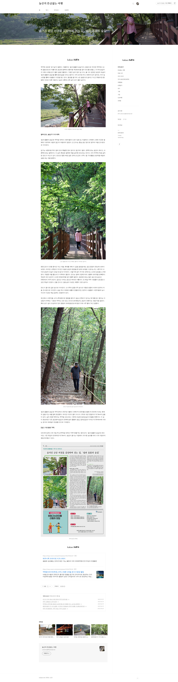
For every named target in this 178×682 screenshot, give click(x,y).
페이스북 (119, 144)
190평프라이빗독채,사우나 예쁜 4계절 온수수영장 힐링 (63, 572)
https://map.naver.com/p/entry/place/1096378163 (58, 569)
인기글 (124, 119)
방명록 (67, 10)
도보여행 (120, 97)
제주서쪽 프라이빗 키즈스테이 (54, 558)
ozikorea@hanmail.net (48, 649)
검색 (133, 3)
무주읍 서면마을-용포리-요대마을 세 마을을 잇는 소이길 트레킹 (61, 604)
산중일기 (120, 85)
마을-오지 (120, 73)
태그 (47, 10)
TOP (137, 678)
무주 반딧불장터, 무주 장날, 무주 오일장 (54, 608)
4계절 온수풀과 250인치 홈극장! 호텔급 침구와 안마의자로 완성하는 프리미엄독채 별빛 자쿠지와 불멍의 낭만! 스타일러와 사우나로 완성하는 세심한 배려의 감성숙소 (67, 576)
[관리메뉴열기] (174, 3)
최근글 (119, 119)
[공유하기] (48, 586)
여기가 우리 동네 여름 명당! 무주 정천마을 (55, 599)
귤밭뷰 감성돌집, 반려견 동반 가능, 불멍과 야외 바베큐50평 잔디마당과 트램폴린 (70, 561)
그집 (119, 94)
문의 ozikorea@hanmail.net (125, 113)
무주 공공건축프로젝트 (123, 79)
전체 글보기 (121, 67)
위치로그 (56, 10)
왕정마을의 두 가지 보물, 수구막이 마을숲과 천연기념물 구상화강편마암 (64, 606)
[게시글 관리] (50, 586)
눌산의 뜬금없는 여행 (51, 3)
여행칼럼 (120, 82)
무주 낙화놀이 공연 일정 (50, 601)
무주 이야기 (46, 596)
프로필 (119, 100)
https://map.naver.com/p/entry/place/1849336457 (58, 556)
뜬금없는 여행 (121, 70)
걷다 (119, 88)
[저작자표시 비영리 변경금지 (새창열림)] (62, 586)
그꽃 (119, 91)
